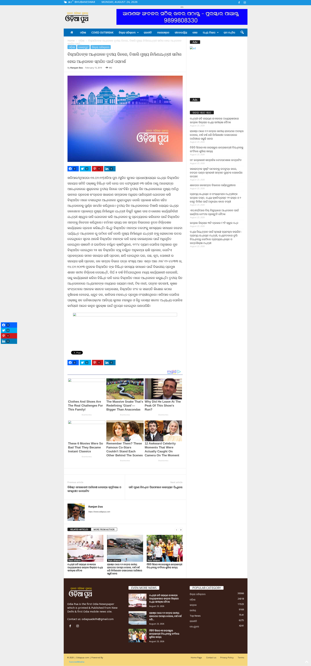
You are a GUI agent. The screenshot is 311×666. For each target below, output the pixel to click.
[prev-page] (176, 529)
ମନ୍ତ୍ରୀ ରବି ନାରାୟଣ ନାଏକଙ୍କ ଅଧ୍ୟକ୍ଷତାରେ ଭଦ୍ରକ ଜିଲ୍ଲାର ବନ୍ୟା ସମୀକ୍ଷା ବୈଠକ (85, 567)
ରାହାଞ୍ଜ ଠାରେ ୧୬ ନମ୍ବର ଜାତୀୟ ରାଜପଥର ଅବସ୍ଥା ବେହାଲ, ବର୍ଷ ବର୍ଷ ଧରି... (165, 616)
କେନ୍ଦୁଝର (194, 626)
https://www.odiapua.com (99, 512)
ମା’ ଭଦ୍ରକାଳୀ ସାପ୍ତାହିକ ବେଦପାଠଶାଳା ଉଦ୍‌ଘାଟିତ (216, 160)
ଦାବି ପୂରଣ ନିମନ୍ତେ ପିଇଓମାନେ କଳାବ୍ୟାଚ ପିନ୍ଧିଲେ (155, 487)
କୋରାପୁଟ (83, 47)
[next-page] (181, 529)
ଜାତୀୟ (193, 610)
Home (71, 40)
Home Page (196, 657)
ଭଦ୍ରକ (193, 605)
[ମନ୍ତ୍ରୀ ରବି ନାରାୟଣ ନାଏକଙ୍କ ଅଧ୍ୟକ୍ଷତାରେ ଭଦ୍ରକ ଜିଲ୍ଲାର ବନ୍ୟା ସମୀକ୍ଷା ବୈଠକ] (85, 548)
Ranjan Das (76, 67)
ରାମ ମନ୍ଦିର (229, 32)
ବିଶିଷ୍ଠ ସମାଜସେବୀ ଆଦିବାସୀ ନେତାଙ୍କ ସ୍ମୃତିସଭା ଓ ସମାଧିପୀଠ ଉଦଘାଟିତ (94, 489)
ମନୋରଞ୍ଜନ (163, 32)
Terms (241, 657)
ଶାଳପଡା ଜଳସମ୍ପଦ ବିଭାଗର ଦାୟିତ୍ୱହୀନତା (213, 185)
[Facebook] (239, 2)
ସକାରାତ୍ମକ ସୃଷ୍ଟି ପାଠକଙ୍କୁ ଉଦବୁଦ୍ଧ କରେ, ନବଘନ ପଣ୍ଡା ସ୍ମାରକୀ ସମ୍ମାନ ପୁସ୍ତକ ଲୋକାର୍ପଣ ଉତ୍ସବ (216, 172)
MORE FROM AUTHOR (104, 529)
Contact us (211, 657)
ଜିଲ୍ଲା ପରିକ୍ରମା (127, 32)
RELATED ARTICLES (79, 529)
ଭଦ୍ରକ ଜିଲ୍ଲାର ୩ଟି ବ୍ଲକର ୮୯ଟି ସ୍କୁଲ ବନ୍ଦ (214, 223)
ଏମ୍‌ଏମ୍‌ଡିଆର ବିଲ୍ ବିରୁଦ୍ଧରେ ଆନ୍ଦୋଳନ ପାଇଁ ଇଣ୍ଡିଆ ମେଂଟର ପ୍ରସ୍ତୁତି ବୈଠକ (214, 212)
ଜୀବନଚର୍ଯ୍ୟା (181, 32)
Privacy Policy (227, 657)
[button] (242, 32)
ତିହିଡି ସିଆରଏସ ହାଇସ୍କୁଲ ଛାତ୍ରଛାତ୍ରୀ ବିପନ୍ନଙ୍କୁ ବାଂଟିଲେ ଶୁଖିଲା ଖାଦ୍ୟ (164, 566)
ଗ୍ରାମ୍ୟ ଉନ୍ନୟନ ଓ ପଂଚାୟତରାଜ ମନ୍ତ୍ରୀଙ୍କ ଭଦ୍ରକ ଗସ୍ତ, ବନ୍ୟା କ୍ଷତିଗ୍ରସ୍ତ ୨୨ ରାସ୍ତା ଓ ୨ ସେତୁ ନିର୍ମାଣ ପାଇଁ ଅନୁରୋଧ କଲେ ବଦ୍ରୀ (215, 197)
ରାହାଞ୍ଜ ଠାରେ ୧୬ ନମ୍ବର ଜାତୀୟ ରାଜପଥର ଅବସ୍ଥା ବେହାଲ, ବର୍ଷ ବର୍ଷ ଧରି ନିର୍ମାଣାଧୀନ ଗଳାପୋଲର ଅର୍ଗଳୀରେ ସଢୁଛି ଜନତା (124, 569)
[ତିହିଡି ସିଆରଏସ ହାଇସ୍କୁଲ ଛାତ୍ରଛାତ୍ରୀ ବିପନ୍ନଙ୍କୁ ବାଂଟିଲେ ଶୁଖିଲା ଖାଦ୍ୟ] (165, 548)
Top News (195, 615)
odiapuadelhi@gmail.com (98, 619)
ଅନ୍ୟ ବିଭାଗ (209, 32)
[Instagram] (245, 2)
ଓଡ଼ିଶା (83, 32)
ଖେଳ (195, 32)
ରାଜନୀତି (148, 32)
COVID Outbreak (102, 32)
